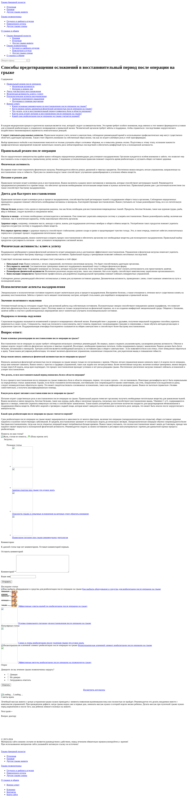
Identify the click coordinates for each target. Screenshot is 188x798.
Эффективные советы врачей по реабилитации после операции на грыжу (52, 606)
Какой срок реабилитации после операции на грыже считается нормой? (46, 116)
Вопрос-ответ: (13, 104)
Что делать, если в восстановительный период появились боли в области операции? (52, 111)
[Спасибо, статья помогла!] (29, 436)
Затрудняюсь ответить (20, 680)
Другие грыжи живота (17, 12)
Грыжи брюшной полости (13, 2)
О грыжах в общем (10, 31)
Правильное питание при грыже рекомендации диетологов (40, 537)
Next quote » (6, 711)
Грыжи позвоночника (11, 16)
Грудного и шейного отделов (20, 21)
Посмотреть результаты (94, 690)
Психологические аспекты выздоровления (27, 96)
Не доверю (15, 677)
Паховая (10, 9)
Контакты (11, 792)
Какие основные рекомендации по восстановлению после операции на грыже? (49, 106)
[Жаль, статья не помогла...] (14, 436)
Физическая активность (23, 86)
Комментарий (8, 572)
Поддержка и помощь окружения (27, 101)
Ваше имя (5, 576)
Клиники (11, 789)
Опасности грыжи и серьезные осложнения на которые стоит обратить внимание (50, 514)
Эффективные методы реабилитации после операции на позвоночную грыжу (54, 662)
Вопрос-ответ (13, 785)
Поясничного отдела (16, 24)
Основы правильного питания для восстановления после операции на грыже (54, 623)
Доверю (13, 674)
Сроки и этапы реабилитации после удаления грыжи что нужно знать (51, 643)
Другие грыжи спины (17, 26)
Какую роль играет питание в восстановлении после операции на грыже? (47, 114)
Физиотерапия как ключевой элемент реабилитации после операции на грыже (115, 645)
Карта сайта (12, 794)
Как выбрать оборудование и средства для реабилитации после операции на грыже (121, 589)
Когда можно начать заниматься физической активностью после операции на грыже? (52, 109)
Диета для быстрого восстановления (24, 91)
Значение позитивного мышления (28, 99)
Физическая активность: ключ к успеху (25, 94)
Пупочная (11, 7)
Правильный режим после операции (24, 84)
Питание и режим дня (22, 89)
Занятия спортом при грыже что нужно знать (33, 490)
